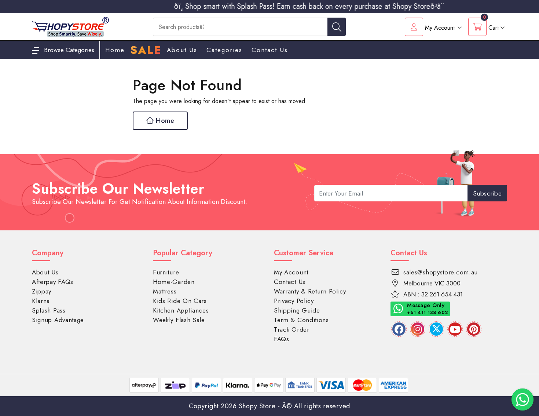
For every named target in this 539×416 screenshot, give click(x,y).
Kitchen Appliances (181, 310)
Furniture (166, 272)
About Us (182, 49)
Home (164, 120)
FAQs (281, 339)
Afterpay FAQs (52, 281)
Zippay (41, 291)
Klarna (41, 300)
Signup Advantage (58, 319)
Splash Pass (49, 310)
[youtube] (455, 329)
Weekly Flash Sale (179, 319)
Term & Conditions (301, 319)
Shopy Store (257, 406)
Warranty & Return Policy (310, 291)
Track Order (291, 329)
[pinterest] (473, 329)
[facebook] (399, 329)
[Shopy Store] (70, 26)
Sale (145, 50)
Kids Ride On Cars (180, 300)
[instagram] (417, 329)
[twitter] (436, 329)
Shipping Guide (297, 310)
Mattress (165, 291)
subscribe (487, 193)
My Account (291, 272)
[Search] (336, 27)
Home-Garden (174, 281)
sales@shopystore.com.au (440, 272)
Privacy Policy (294, 300)
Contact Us (270, 49)
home (115, 49)
